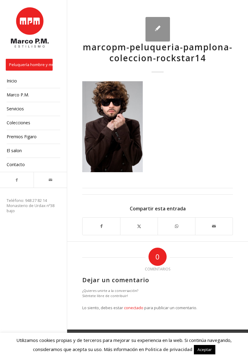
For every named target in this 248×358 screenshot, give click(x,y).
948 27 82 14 (36, 200)
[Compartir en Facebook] (101, 226)
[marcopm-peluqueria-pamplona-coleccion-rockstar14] (157, 29)
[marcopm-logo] (30, 28)
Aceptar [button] (204, 349)
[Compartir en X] (139, 226)
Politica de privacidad (168, 349)
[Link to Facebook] (17, 180)
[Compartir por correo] (214, 226)
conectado (133, 307)
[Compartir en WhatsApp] (176, 226)
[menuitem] (33, 65)
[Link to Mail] (50, 180)
